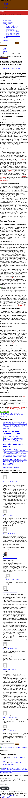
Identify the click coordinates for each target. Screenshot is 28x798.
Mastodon (5, 8)
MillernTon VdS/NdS (11, 27)
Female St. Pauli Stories (12, 26)
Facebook (5, 4)
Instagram (5, 3)
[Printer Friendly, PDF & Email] (4, 412)
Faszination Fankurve (21, 305)
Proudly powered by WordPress (8, 796)
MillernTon (3, 11)
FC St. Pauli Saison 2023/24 (13, 33)
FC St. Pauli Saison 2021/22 (13, 30)
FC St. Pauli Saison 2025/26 (13, 36)
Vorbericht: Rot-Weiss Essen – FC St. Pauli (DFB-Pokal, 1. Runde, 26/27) (15, 462)
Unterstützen (6, 37)
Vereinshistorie (20, 159)
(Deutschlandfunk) (4, 180)
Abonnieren (5, 788)
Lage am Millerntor (8, 22)
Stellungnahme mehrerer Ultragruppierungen (11, 277)
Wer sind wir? (6, 38)
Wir (23, 396)
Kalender (5, 40)
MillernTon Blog (7, 20)
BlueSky (5, 7)
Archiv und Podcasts (8, 23)
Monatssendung (10, 25)
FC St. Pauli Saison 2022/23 (13, 31)
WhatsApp (15, 408)
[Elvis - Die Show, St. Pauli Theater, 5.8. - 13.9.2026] (13, 747)
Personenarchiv (10, 29)
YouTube (5, 6)
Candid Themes (5, 797)
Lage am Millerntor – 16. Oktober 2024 (9, 413)
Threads (9, 408)
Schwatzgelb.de (12, 343)
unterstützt (21, 398)
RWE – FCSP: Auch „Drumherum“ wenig (11, 432)
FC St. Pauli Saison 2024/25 (13, 34)
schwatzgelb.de (9, 170)
